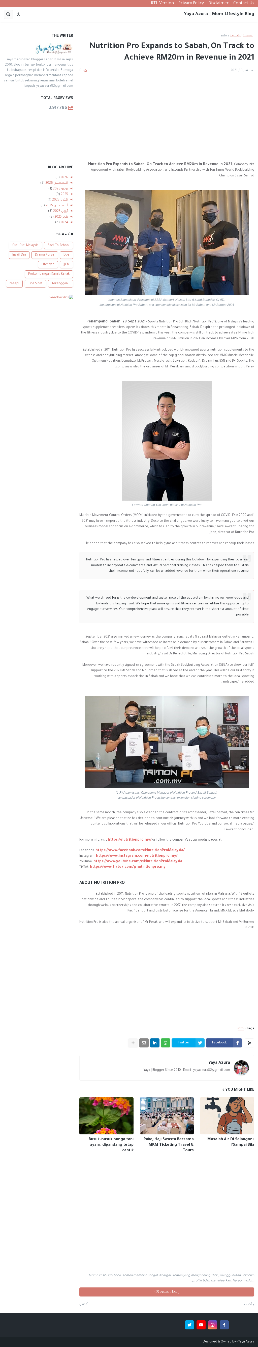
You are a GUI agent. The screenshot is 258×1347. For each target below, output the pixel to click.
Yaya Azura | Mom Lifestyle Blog (219, 14)
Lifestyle (48, 264)
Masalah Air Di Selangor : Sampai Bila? (230, 1142)
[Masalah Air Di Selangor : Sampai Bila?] (227, 1115)
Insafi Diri (19, 255)
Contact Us (243, 3)
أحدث (248, 1304)
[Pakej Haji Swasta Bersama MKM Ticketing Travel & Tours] (167, 1115)
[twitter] (189, 1324)
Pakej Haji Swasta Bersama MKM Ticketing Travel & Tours (169, 1145)
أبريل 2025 (60, 211)
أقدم (85, 1304)
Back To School (59, 245)
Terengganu (61, 283)
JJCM (66, 264)
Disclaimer (218, 3)
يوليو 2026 (60, 189)
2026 (64, 177)
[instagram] (212, 1324)
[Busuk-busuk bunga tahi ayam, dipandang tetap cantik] (106, 1115)
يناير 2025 (61, 217)
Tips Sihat (35, 283)
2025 (64, 194)
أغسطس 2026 (56, 183)
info (224, 36)
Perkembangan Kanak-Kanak (49, 274)
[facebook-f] (224, 1324)
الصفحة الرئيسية (242, 36)
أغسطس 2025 (56, 206)
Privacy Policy (191, 3)
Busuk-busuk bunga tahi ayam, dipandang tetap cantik (111, 1145)
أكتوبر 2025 (59, 200)
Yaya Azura (219, 1063)
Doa (66, 255)
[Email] (144, 1042)
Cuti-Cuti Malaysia (25, 245)
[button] (18, 14)
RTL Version (162, 3)
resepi (14, 283)
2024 (64, 222)
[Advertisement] (166, 120)
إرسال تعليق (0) (166, 1292)
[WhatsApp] (165, 1042)
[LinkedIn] (154, 1042)
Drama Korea (44, 255)
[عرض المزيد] (133, 1042)
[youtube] (201, 1324)
